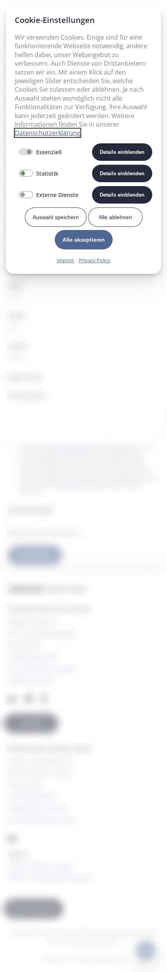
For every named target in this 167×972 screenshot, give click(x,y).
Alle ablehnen (115, 217)
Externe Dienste (57, 195)
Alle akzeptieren (84, 240)
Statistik (47, 173)
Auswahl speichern (56, 217)
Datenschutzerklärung (47, 133)
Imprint (65, 260)
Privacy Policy (94, 260)
